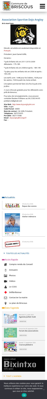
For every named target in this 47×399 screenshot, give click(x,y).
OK (24, 395)
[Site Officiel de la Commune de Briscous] (17, 6)
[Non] (43, 389)
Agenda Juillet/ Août (27, 317)
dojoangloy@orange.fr (18, 118)
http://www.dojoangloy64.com (23, 104)
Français (7, 50)
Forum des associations (28, 331)
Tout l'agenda (13, 376)
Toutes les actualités (17, 253)
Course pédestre (26, 345)
